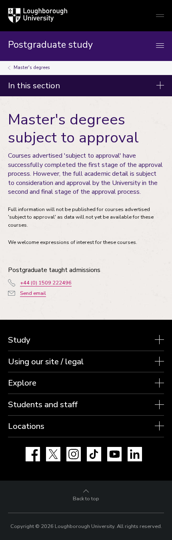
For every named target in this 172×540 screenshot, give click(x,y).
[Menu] (160, 46)
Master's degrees (32, 68)
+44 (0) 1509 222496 (46, 282)
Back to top (86, 498)
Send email (33, 293)
